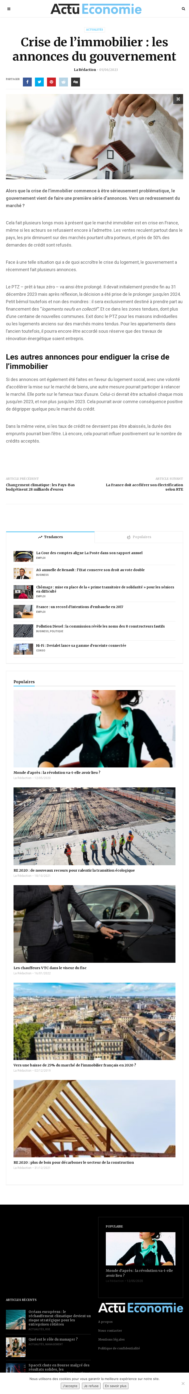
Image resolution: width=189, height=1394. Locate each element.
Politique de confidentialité (119, 1348)
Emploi (41, 558)
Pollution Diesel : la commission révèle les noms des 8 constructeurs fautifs (100, 626)
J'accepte (70, 1386)
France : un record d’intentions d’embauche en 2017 (79, 607)
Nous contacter (110, 1330)
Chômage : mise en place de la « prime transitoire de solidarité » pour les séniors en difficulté (105, 589)
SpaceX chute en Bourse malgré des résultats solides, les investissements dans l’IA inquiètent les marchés (60, 1371)
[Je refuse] (182, 1383)
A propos (105, 1322)
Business (42, 575)
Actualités (94, 29)
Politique (56, 631)
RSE (47, 1329)
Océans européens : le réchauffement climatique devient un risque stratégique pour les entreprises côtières (60, 1318)
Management (54, 1344)
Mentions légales (111, 1339)
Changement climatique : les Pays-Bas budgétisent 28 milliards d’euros (40, 487)
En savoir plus (115, 1386)
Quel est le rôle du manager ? (53, 1339)
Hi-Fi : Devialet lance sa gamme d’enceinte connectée (81, 646)
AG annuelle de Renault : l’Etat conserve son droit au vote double (90, 570)
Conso (40, 650)
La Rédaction (85, 70)
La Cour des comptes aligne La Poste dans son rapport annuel (89, 553)
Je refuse (91, 1386)
